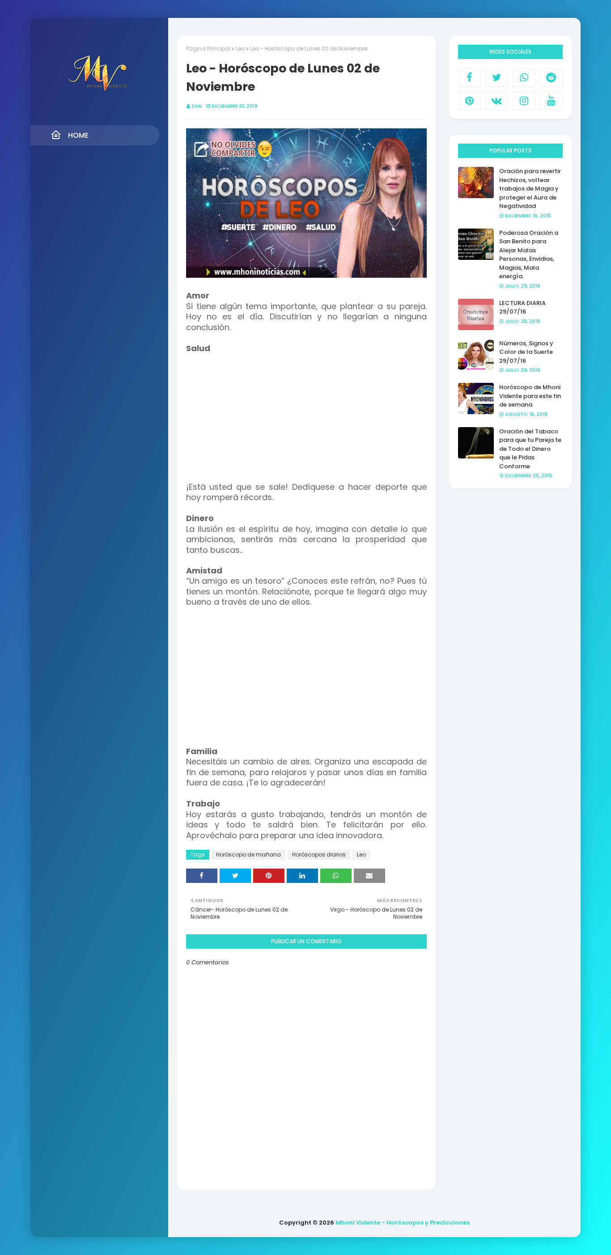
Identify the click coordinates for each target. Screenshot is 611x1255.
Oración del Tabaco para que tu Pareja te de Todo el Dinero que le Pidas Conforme (530, 449)
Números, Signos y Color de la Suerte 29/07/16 (526, 352)
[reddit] (551, 77)
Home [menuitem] (78, 135)
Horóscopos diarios (319, 854)
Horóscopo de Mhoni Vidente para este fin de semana (530, 396)
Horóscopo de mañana (248, 854)
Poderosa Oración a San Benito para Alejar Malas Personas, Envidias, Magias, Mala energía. (528, 255)
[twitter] (496, 77)
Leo (240, 48)
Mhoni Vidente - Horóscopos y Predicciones (402, 1222)
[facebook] (469, 77)
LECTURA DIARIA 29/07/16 (522, 307)
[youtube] (551, 100)
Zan (196, 106)
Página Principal (208, 48)
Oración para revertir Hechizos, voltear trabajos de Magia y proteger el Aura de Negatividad (530, 188)
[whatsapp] (524, 77)
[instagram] (524, 100)
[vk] (496, 100)
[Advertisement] (306, 416)
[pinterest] (469, 100)
